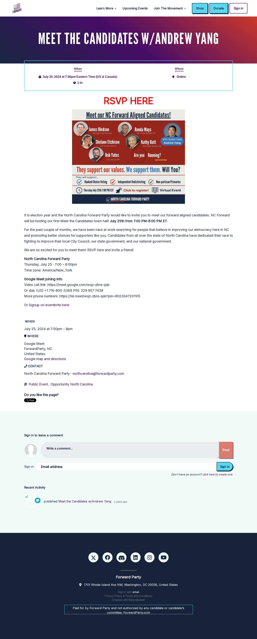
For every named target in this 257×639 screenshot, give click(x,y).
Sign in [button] (238, 8)
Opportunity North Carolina (72, 384)
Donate (219, 8)
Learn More (105, 8)
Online (181, 76)
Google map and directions (45, 359)
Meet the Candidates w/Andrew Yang (84, 501)
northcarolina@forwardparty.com (98, 373)
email (136, 592)
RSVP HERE (128, 100)
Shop (200, 8)
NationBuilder (136, 599)
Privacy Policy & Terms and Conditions (128, 595)
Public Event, (39, 384)
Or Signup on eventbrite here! (47, 305)
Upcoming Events (135, 8)
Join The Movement (169, 8)
